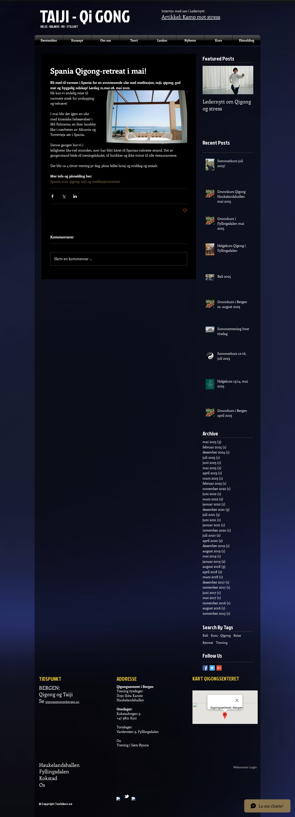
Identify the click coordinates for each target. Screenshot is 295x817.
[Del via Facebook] (52, 196)
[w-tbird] (126, 796)
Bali (205, 635)
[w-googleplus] (119, 799)
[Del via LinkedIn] (75, 196)
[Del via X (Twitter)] (64, 196)
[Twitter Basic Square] (212, 668)
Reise (237, 635)
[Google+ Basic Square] (219, 668)
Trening (221, 642)
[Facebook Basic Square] (205, 668)
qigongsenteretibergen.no (62, 702)
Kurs (214, 635)
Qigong (225, 635)
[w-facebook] (134, 799)
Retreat (208, 642)
